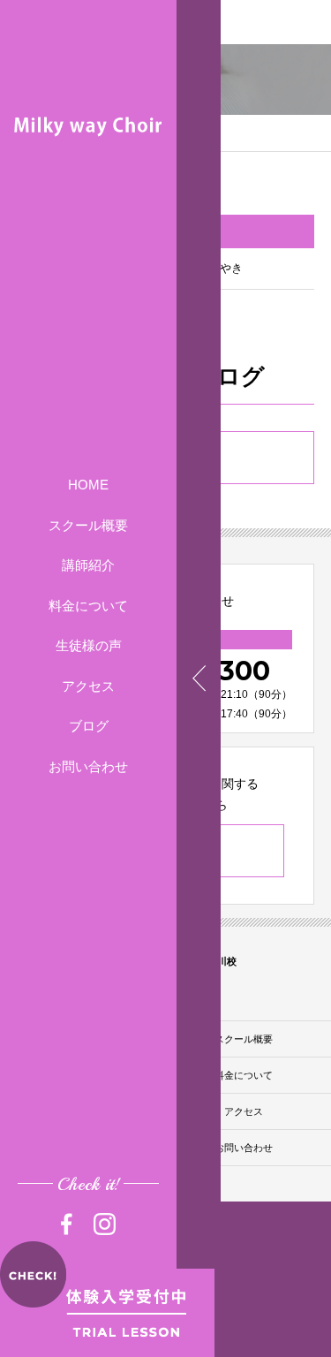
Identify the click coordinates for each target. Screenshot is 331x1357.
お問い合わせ (88, 766)
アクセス (88, 686)
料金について (88, 605)
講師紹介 (88, 564)
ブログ (89, 725)
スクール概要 (88, 525)
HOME (88, 484)
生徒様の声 (89, 645)
